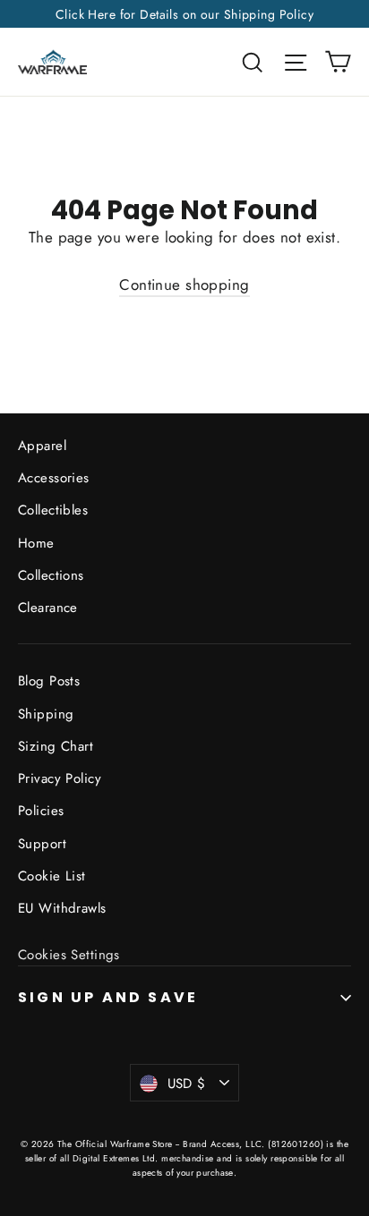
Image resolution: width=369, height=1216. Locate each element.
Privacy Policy (59, 778)
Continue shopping (184, 284)
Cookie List (52, 876)
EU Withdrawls (62, 908)
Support (42, 844)
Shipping (45, 714)
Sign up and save (108, 997)
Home (36, 543)
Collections (51, 575)
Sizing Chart (55, 746)
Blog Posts (49, 681)
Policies (41, 811)
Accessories (54, 478)
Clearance (48, 607)
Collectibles (53, 510)
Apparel (42, 445)
